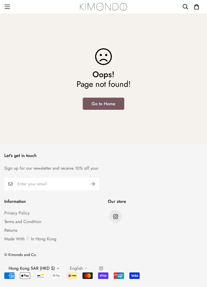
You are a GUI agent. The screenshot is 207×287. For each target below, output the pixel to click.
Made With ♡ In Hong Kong (30, 239)
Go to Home (103, 104)
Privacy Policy (17, 213)
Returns (10, 230)
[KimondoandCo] (103, 6)
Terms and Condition (22, 221)
